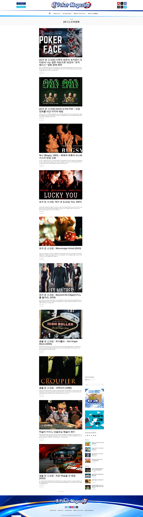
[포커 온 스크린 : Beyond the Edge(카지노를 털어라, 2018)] (60, 277)
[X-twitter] (121, 3)
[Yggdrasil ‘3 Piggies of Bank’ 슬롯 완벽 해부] (88, 444)
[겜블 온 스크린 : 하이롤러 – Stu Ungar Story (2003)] (60, 324)
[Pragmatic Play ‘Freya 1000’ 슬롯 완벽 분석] (88, 449)
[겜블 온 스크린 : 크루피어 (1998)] (60, 370)
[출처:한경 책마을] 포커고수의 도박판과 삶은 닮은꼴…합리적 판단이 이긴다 (97, 486)
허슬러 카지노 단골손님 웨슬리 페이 (57, 432)
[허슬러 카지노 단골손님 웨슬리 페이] (60, 414)
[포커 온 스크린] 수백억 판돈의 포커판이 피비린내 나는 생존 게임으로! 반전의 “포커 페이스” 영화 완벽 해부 (60, 62)
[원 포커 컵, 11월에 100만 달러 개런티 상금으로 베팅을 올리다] (88, 470)
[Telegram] (125, 7)
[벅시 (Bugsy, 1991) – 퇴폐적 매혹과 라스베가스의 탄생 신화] (60, 138)
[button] (21, 7)
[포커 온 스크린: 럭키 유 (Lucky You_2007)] (60, 184)
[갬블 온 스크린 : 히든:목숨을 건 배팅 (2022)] (60, 458)
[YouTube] (91, 435)
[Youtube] (118, 3)
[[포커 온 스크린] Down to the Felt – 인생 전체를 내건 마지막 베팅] (60, 91)
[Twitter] (87, 435)
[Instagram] (118, 7)
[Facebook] (125, 3)
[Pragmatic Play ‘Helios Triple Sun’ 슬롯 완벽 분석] (88, 461)
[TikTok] (95, 435)
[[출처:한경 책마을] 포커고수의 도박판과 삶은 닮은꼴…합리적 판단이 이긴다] (88, 487)
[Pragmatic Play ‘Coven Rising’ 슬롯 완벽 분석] (88, 455)
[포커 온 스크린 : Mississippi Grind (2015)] (60, 231)
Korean (88, 379)
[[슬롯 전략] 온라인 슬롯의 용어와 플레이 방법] (88, 476)
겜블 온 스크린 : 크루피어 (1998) (55, 388)
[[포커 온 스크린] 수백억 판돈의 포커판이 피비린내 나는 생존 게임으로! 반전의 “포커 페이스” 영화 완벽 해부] (60, 42)
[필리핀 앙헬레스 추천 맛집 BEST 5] (88, 481)
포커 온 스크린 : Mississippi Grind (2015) (60, 248)
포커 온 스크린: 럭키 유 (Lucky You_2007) (60, 202)
